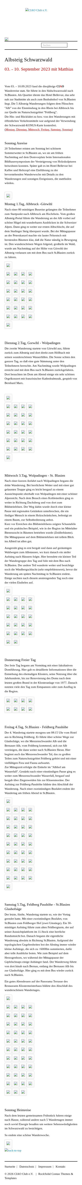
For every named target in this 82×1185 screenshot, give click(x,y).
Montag (10, 129)
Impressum (44, 1166)
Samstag (56, 129)
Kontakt (60, 1166)
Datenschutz (26, 1166)
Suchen (72, 45)
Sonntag (67, 129)
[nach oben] (13, 1150)
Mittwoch (33, 129)
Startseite (10, 1166)
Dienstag (21, 129)
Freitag (45, 129)
